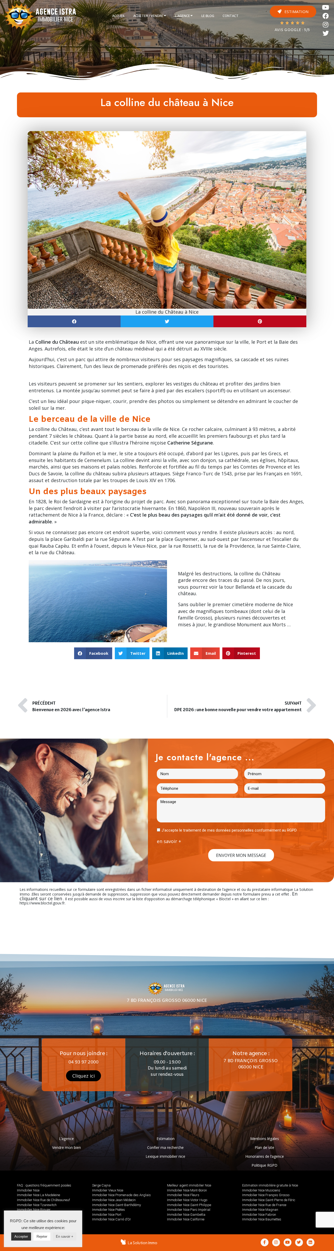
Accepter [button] (21, 1236)
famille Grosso (194, 618)
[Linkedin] (310, 1242)
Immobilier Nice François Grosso (265, 1195)
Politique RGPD (264, 1165)
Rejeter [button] (42, 1236)
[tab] (118, 15)
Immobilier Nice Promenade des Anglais (121, 1195)
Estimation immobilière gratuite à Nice (270, 1185)
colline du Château (56, 429)
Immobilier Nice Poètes (108, 1210)
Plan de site (264, 1147)
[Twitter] (326, 33)
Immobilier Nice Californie (185, 1219)
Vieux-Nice (145, 546)
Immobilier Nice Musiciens (261, 1190)
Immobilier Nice (28, 1190)
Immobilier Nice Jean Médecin (114, 1200)
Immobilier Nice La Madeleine (38, 1195)
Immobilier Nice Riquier (34, 1210)
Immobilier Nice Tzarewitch (37, 1205)
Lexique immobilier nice (165, 1156)
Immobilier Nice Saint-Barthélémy (116, 1205)
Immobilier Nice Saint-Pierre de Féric (268, 1200)
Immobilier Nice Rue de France (264, 1205)
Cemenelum (97, 460)
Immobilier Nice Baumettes (261, 1219)
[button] (293, 11)
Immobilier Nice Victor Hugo (187, 1200)
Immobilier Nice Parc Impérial (188, 1210)
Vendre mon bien (66, 1147)
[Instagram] (326, 24)
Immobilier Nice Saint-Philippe (189, 1205)
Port (261, 342)
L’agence (66, 1138)
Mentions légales (264, 1138)
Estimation (166, 1138)
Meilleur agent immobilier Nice (189, 1185)
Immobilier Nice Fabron (259, 1215)
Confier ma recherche (165, 1147)
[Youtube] (326, 7)
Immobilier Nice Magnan (260, 1210)
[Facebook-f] (265, 1242)
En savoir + (64, 1236)
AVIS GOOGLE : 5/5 (292, 30)
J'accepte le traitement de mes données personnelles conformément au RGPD (229, 830)
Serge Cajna (101, 1185)
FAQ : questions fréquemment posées (44, 1185)
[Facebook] (326, 16)
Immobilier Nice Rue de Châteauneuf (43, 1200)
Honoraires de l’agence (264, 1156)
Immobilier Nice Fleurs (183, 1195)
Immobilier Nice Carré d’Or (111, 1219)
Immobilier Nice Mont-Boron (187, 1190)
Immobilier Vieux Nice (107, 1190)
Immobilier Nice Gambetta (186, 1215)
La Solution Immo (142, 1243)
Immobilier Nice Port (106, 1215)
